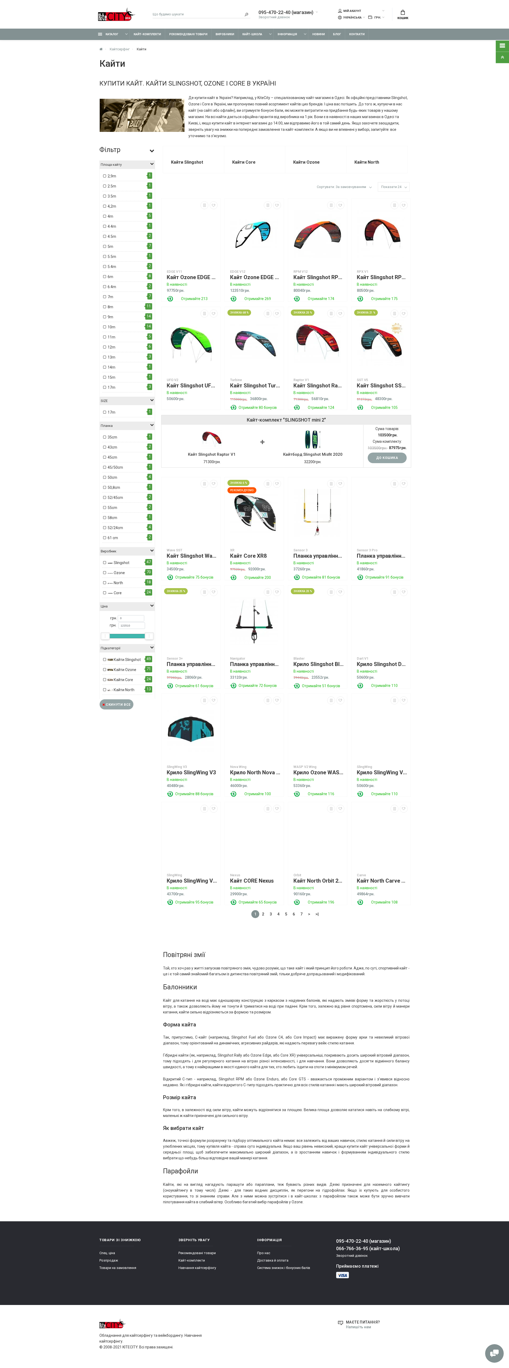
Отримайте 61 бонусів (194, 686)
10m (111, 327)
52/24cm (115, 528)
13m (111, 357)
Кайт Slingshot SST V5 (382, 386)
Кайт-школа (252, 34)
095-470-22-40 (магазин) (285, 12)
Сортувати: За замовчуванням (341, 187)
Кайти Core (123, 680)
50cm (112, 477)
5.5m (112, 256)
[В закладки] (214, 205)
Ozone (119, 573)
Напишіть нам (358, 1327)
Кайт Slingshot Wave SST (192, 556)
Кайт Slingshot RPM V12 (318, 277)
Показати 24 (391, 187)
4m (110, 216)
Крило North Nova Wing (255, 773)
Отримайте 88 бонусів (194, 794)
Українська (352, 17)
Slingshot (121, 563)
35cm (112, 437)
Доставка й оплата (272, 1260)
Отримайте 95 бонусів (194, 902)
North (118, 583)
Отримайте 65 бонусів (258, 902)
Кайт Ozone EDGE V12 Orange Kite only (192, 277)
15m (111, 377)
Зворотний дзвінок (274, 17)
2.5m (112, 186)
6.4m (112, 287)
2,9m (112, 176)
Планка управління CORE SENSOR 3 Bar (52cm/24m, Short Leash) (318, 556)
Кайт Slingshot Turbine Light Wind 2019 (255, 386)
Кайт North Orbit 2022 (318, 881)
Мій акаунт (352, 11)
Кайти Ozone (124, 670)
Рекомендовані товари (188, 34)
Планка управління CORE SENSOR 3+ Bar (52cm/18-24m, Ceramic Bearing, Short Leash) (192, 664)
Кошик (402, 18)
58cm (112, 518)
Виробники (225, 34)
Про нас (263, 1253)
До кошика (387, 458)
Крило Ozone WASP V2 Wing (318, 773)
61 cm (113, 538)
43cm (112, 447)
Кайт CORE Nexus (252, 881)
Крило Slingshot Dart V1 (382, 664)
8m (110, 307)
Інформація (287, 34)
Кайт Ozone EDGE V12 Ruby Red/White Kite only (255, 277)
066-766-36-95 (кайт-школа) (368, 1248)
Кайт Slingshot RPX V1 (382, 277)
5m (110, 246)
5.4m (112, 267)
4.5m (112, 236)
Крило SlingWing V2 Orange (192, 881)
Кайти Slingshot (127, 660)
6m (110, 277)
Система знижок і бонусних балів (283, 1268)
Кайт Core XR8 (248, 556)
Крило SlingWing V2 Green (382, 773)
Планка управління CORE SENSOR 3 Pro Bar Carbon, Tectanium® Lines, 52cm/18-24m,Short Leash (382, 556)
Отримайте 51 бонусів (321, 686)
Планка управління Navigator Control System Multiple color (255, 664)
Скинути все (118, 705)
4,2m (112, 206)
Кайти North (123, 690)
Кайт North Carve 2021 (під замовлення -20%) (382, 881)
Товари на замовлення (117, 1268)
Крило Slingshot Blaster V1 (318, 664)
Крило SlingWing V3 (191, 773)
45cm (112, 457)
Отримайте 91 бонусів (384, 577)
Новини (318, 34)
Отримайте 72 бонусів (258, 685)
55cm (112, 508)
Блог (337, 34)
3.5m (112, 196)
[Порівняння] (204, 205)
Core (117, 593)
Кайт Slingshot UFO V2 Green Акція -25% (192, 386)
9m (110, 317)
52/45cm (115, 497)
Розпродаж (108, 1260)
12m (111, 347)
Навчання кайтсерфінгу (197, 1268)
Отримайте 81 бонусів (321, 577)
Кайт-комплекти (147, 34)
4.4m (112, 226)
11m (111, 337)
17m (111, 387)
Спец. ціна (107, 1253)
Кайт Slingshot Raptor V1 (318, 386)
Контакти (357, 34)
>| (317, 914)
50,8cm (114, 487)
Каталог (111, 34)
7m (110, 297)
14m (111, 367)
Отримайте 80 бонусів (258, 407)
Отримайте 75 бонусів (194, 577)
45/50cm (115, 467)
